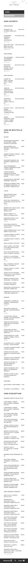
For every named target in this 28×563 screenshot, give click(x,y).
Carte (20, 560)
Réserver (6, 560)
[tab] (14, 12)
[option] (25, 1)
